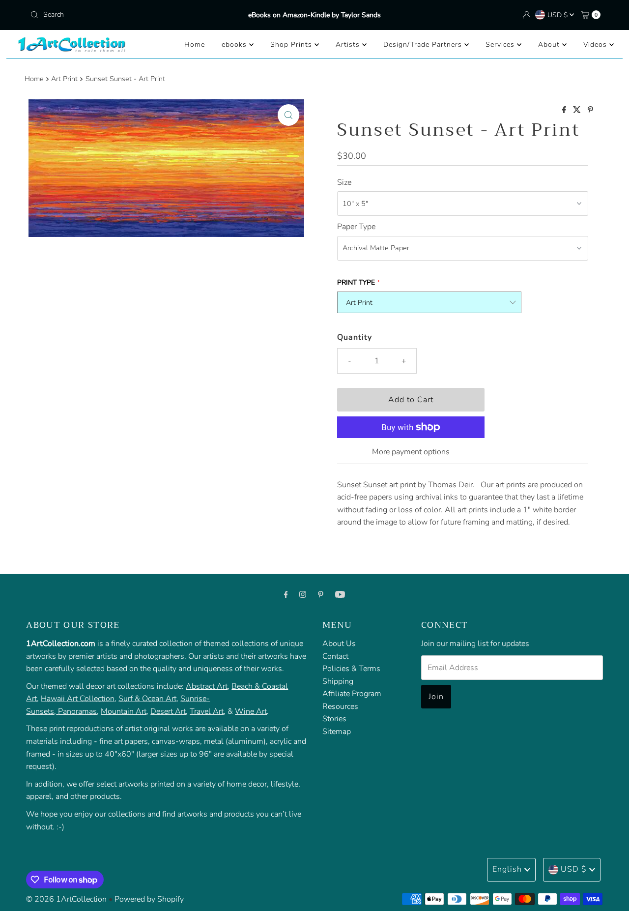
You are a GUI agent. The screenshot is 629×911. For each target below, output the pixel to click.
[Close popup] (593, 685)
